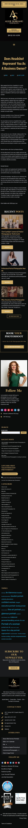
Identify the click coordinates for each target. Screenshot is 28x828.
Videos (2, 570)
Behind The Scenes (5, 489)
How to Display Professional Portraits (9, 453)
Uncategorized (4, 568)
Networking (4, 546)
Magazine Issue (4, 537)
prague (17, 627)
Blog (6, 75)
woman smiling (5, 636)
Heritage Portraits (5, 524)
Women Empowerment (6, 577)
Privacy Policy (23, 818)
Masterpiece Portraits (6, 539)
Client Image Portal (8, 753)
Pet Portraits (4, 553)
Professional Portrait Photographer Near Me (13, 269)
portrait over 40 (5, 627)
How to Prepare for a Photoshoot (8, 528)
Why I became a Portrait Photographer (12, 299)
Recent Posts (4, 430)
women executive (6, 639)
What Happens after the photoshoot (9, 572)
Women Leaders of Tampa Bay (8, 579)
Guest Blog (3, 522)
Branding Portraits (5, 495)
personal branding (7, 620)
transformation (13, 633)
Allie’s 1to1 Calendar (8, 741)
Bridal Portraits (4, 498)
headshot (18, 614)
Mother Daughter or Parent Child (8, 544)
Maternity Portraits (5, 542)
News (2, 548)
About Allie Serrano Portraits (11, 738)
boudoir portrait (17, 596)
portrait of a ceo (19, 620)
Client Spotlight (4, 504)
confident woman (8, 602)
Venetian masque (21, 633)
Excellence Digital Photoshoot (11, 747)
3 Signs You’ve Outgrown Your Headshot (10, 450)
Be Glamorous (11, 593)
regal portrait (5, 633)
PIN (4, 744)
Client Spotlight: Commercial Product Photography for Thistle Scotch (12, 232)
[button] (14, 44)
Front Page (3, 520)
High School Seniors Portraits (7, 526)
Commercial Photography (7, 509)
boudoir (19, 593)
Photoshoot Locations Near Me (8, 555)
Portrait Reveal (4, 559)
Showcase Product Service (7, 564)
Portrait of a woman (10, 624)
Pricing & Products (5, 561)
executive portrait (8, 606)
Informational (4, 533)
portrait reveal (13, 627)
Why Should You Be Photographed (9, 575)
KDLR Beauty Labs (5, 617)
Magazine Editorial (5, 535)
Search (24, 432)
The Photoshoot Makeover (7, 566)
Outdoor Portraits (5, 550)
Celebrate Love (4, 500)
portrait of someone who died (8, 557)
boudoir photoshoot (5, 596)
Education (3, 511)
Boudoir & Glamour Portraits (7, 493)
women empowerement (18, 636)
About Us (3, 486)
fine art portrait (14, 609)
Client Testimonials (5, 506)
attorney (3, 592)
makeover (13, 617)
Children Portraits (5, 502)
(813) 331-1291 (14, 35)
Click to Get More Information (9, 473)
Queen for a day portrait (10, 630)
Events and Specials (5, 513)
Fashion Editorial (5, 517)
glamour (23, 610)
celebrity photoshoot (7, 599)
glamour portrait (8, 613)
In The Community (5, 531)
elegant (18, 602)
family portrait (4, 515)
